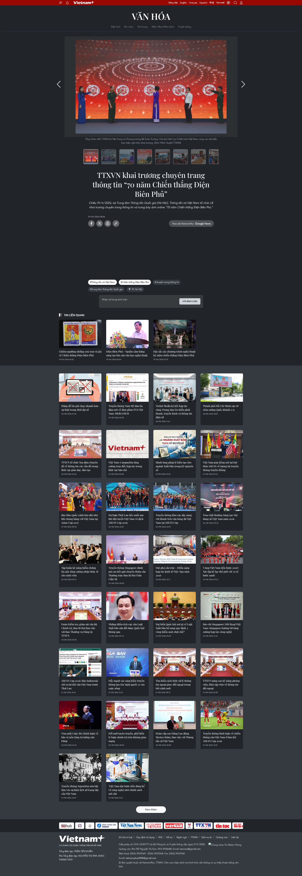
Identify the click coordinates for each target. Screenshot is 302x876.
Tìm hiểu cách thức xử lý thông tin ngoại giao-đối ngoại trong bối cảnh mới (173, 684)
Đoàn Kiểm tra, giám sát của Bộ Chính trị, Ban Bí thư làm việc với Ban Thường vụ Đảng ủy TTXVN (79, 630)
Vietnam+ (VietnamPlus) (84, 2)
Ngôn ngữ (181, 837)
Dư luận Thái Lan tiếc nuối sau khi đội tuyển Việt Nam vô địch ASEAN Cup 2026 (126, 518)
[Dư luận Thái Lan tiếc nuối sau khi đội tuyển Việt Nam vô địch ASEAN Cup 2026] (127, 497)
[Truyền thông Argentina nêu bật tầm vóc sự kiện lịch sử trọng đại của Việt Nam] (80, 768)
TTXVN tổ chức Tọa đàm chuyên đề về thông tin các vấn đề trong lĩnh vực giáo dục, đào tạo (79, 466)
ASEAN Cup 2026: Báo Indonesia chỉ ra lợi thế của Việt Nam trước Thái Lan (79, 684)
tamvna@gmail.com (190, 848)
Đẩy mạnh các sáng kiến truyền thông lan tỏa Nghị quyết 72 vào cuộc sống (127, 684)
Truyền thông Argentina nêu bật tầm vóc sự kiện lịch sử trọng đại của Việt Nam (79, 789)
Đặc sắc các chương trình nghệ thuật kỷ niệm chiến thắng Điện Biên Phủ (174, 353)
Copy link (116, 223)
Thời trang (142, 26)
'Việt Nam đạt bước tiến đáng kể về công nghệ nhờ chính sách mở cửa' (127, 789)
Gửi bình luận (189, 301)
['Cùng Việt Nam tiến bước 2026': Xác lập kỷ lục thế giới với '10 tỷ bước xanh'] (222, 549)
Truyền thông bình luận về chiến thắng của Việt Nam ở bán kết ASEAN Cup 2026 (221, 737)
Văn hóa (151, 16)
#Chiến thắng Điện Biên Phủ (135, 282)
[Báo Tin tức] (206, 825)
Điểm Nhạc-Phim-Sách (163, 26)
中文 (212, 2)
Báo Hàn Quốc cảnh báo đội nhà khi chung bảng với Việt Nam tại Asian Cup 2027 (79, 518)
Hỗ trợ (169, 837)
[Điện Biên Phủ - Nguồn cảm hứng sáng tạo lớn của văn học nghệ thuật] (127, 334)
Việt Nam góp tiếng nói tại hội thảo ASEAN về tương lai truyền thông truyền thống (221, 466)
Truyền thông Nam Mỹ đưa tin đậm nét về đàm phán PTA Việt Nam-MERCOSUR (126, 409)
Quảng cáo (221, 837)
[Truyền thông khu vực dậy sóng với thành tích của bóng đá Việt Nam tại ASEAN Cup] (174, 497)
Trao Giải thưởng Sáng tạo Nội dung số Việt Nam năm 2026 (220, 517)
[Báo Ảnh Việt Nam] (158, 825)
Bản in (107, 223)
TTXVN (194, 837)
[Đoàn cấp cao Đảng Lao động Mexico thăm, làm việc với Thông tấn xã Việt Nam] (174, 715)
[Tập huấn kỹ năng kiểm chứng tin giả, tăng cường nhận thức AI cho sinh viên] (80, 549)
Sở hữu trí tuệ (125, 837)
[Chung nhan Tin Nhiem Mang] (225, 844)
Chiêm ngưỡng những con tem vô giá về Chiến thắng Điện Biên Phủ (80, 353)
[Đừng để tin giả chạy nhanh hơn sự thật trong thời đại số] (80, 387)
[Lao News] (63, 825)
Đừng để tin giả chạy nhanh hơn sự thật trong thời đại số (79, 407)
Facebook (91, 223)
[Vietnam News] (115, 825)
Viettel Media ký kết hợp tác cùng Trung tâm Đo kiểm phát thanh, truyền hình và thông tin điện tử (174, 411)
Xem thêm (151, 809)
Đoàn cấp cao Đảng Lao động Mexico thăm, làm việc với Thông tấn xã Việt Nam (174, 737)
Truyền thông (184, 26)
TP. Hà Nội (137, 289)
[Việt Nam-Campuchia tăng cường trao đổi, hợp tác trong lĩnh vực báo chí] (127, 444)
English (183, 2)
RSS (160, 837)
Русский (220, 3)
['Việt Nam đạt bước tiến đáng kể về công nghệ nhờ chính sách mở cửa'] (127, 768)
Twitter (99, 223)
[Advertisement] (151, 252)
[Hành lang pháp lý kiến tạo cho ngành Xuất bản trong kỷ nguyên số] (174, 444)
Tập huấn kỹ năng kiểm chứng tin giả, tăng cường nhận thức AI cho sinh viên (79, 571)
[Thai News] (73, 825)
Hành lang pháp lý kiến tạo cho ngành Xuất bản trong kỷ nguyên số (174, 466)
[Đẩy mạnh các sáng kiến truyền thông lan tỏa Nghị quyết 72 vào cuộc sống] (127, 662)
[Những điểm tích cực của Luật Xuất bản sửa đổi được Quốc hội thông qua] (127, 606)
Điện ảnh (115, 26)
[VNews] (173, 825)
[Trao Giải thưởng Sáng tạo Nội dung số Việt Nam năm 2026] (222, 497)
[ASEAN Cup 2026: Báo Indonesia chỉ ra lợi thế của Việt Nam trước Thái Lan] (80, 662)
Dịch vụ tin (206, 837)
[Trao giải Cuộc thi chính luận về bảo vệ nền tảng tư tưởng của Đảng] (80, 715)
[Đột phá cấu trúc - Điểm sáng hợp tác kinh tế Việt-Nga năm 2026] (174, 549)
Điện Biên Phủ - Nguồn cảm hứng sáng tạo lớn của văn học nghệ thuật (127, 353)
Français (193, 2)
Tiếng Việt (173, 2)
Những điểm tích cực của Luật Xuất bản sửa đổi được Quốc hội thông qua (126, 628)
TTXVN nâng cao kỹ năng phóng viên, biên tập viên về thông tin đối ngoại (221, 684)
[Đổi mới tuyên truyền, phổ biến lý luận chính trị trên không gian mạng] (127, 715)
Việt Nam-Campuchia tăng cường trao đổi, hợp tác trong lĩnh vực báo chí (125, 466)
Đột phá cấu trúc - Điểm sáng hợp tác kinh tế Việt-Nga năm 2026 (172, 571)
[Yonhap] (90, 825)
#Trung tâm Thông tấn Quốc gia (106, 289)
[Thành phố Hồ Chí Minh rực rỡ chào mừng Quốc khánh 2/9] (222, 387)
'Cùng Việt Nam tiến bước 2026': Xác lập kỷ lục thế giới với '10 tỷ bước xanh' (221, 571)
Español (203, 2)
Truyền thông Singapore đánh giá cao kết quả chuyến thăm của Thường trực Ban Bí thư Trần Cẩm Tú (127, 573)
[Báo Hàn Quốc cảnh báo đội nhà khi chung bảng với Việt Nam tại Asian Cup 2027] (80, 497)
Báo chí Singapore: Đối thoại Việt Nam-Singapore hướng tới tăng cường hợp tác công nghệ (222, 628)
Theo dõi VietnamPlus (183, 223)
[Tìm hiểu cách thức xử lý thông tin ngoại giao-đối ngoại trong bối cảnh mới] (174, 662)
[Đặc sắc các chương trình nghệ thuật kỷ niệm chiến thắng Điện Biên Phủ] (174, 334)
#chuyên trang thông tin (167, 282)
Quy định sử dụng (145, 837)
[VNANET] (187, 825)
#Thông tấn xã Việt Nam (102, 282)
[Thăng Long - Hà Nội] (228, 2)
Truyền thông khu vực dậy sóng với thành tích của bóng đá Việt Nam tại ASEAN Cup (174, 518)
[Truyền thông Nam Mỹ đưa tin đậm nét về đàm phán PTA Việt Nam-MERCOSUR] (127, 387)
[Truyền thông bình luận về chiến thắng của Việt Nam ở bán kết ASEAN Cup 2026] (222, 715)
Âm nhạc (128, 26)
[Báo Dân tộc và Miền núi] (227, 825)
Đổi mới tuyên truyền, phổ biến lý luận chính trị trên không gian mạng (127, 737)
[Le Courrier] (138, 825)
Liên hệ (235, 837)
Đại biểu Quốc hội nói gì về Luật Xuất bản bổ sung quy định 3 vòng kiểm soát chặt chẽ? (174, 628)
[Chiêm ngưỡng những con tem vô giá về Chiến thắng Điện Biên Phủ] (80, 334)
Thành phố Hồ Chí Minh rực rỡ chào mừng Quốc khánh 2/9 (220, 407)
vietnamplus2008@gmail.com (141, 857)
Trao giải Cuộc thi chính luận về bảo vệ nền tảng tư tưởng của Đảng (79, 737)
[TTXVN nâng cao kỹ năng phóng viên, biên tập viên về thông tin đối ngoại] (222, 662)
